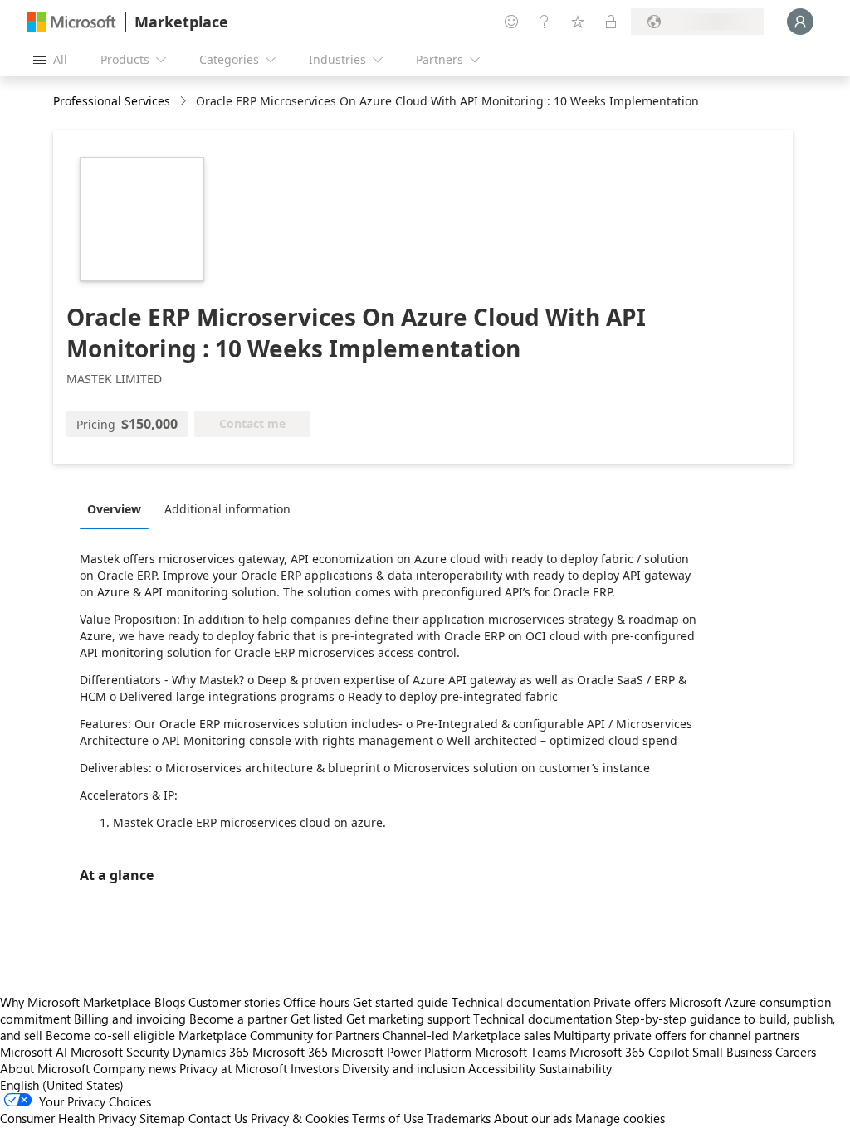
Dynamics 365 (211, 1051)
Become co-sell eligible (110, 1035)
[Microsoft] (71, 22)
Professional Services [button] (111, 101)
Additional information (227, 509)
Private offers (630, 1002)
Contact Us (217, 1118)
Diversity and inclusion (403, 1068)
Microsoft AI (33, 1051)
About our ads (533, 1118)
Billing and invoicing (130, 1018)
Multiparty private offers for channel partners (676, 1035)
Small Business (732, 1051)
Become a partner (238, 1018)
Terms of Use (387, 1118)
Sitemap (162, 1118)
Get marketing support (408, 1018)
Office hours (316, 1002)
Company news (134, 1068)
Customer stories (234, 1002)
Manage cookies (620, 1118)
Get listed (317, 1018)
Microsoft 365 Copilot (629, 1051)
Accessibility (501, 1068)
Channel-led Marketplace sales (466, 1035)
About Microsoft (45, 1068)
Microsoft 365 (290, 1051)
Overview (114, 509)
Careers (795, 1051)
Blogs (169, 1002)
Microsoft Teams (520, 1051)
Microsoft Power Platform (401, 1051)
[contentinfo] (184, 101)
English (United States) (62, 1085)
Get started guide (400, 1002)
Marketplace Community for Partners (278, 1035)
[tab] (118, 508)
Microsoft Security (120, 1051)
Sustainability (575, 1068)
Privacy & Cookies (300, 1118)
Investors (315, 1068)
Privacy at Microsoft (233, 1068)
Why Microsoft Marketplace (75, 1002)
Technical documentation (521, 1002)
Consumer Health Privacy (68, 1118)
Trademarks (459, 1118)
